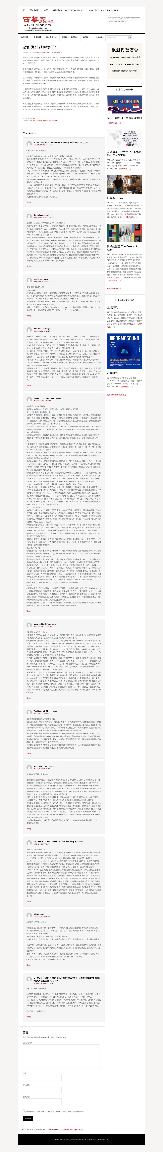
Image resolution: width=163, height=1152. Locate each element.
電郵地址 (26, 1085)
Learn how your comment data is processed (66, 1129)
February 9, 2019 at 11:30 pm (44, 217)
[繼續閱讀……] (115, 123)
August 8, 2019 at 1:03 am (42, 916)
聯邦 (50, 120)
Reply (29, 202)
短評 (33, 118)
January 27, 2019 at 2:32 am (43, 145)
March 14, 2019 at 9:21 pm (42, 401)
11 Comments (57, 52)
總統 (40, 120)
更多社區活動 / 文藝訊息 (116, 395)
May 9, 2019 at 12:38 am (41, 713)
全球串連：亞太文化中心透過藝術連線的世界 (124, 153)
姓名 (24, 1073)
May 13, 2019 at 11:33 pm (42, 769)
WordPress (98, 1139)
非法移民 (54, 120)
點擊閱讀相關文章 (114, 288)
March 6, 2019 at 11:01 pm (42, 331)
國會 (34, 120)
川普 (37, 120)
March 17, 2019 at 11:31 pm (43, 626)
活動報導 (112, 373)
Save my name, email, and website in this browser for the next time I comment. (53, 1112)
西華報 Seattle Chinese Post (43, 23)
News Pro (72, 1139)
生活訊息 (112, 307)
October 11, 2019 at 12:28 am (43, 983)
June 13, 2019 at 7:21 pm (42, 844)
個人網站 (26, 1097)
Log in (105, 1139)
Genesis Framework (86, 1139)
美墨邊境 (45, 120)
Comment (27, 1043)
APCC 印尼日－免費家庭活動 (124, 117)
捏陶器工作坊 (115, 197)
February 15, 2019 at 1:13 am (44, 281)
